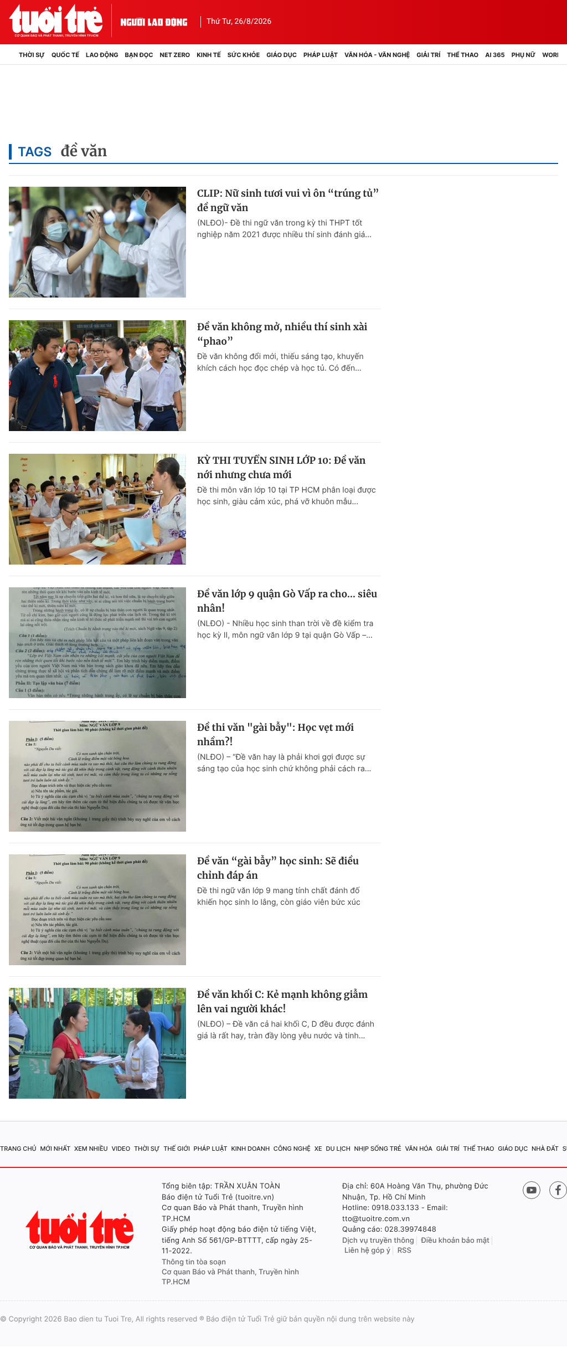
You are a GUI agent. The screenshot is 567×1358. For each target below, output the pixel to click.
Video (120, 1148)
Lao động (102, 55)
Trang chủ (18, 1148)
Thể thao (462, 55)
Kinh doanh (250, 1148)
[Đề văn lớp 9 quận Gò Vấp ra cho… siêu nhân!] (97, 642)
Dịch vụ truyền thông (378, 1240)
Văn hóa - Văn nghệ (377, 55)
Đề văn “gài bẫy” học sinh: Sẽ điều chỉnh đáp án (278, 868)
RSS (404, 1250)
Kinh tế (209, 55)
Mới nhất (55, 1148)
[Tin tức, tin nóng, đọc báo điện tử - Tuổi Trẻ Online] (65, 20)
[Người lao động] (154, 20)
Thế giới (176, 1148)
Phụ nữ (524, 55)
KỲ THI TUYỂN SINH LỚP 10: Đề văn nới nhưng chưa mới (281, 467)
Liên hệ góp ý (367, 1250)
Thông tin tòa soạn (194, 1262)
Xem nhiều (91, 1148)
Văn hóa (418, 1148)
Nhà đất (545, 1148)
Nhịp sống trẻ (377, 1148)
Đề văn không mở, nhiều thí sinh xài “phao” (282, 334)
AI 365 (494, 55)
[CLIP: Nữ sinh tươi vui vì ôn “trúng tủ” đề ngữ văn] (97, 242)
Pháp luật (320, 55)
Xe (318, 1148)
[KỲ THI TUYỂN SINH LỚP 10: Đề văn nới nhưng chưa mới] (97, 509)
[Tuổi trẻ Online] (80, 1229)
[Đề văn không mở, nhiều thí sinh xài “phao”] (97, 375)
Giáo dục (281, 55)
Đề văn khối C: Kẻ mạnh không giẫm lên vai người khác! (282, 1001)
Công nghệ (292, 1148)
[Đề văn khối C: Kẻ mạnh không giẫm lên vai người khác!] (97, 1043)
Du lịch (338, 1148)
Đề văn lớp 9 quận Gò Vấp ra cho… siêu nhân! (287, 601)
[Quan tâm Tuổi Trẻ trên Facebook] (558, 1190)
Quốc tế (65, 55)
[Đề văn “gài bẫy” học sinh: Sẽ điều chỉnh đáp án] (97, 909)
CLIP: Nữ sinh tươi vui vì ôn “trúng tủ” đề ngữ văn (288, 200)
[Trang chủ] (12, 54)
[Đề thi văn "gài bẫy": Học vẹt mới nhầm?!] (97, 776)
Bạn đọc (139, 55)
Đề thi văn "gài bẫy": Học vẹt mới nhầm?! (275, 734)
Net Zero (175, 55)
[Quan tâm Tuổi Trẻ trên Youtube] (531, 1190)
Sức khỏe (244, 55)
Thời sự (32, 55)
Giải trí (428, 55)
